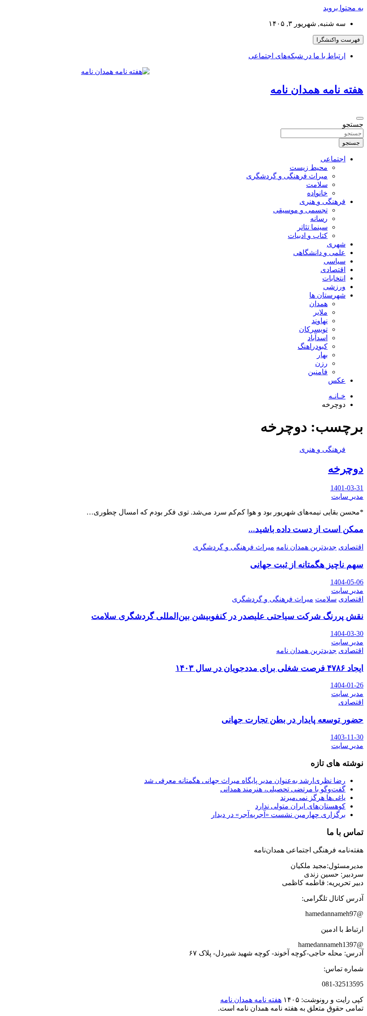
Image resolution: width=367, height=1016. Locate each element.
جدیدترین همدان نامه (306, 547)
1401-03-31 (346, 488)
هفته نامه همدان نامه (316, 89)
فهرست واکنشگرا (338, 39)
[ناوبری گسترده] (359, 118)
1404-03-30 (346, 633)
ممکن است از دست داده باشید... (305, 529)
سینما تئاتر (312, 227)
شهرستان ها (327, 295)
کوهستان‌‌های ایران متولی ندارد (300, 806)
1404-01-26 (346, 685)
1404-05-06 (346, 582)
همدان (318, 303)
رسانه (319, 218)
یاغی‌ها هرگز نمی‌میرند (313, 797)
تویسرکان (313, 329)
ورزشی (334, 286)
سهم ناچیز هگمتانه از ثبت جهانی (306, 564)
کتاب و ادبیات (308, 235)
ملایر (320, 312)
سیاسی (335, 261)
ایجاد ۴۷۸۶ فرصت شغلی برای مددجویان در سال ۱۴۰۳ (269, 668)
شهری (336, 244)
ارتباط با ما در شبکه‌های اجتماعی (297, 56)
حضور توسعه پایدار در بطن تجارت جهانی (292, 719)
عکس (337, 380)
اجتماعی (333, 159)
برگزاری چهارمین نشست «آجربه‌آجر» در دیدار (278, 814)
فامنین (318, 372)
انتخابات (334, 278)
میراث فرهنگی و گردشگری (287, 176)
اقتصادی (333, 269)
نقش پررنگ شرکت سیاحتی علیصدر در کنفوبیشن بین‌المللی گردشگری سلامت (227, 616)
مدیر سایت (347, 496)
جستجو (352, 124)
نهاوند (320, 320)
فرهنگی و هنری (322, 201)
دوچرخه (345, 469)
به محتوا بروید (343, 8)
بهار (322, 355)
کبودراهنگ (313, 346)
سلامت (317, 184)
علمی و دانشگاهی (319, 252)
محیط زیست (309, 167)
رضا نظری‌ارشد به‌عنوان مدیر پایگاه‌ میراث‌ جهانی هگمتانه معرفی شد (245, 780)
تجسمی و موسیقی (300, 210)
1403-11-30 (346, 737)
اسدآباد (317, 338)
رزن (321, 363)
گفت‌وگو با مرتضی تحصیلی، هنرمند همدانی (283, 789)
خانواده (317, 193)
